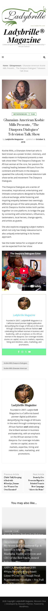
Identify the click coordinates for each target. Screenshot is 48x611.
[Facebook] (19, 352)
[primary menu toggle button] (3, 57)
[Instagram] (22, 352)
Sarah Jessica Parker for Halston (23, 534)
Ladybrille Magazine (14, 139)
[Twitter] (26, 352)
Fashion (8, 531)
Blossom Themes (25, 604)
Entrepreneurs (20, 114)
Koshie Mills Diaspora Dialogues (15, 363)
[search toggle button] (44, 57)
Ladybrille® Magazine (24, 35)
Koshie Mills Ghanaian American (15, 368)
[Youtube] (29, 352)
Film (33, 114)
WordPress (23, 606)
